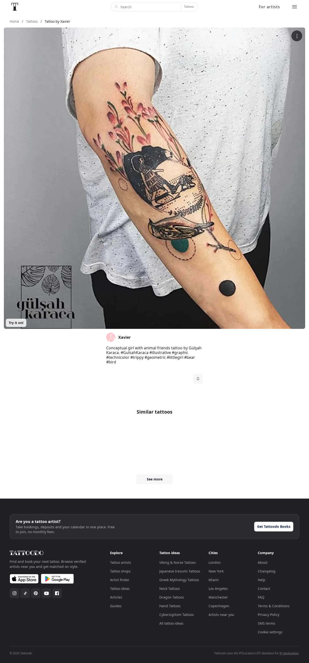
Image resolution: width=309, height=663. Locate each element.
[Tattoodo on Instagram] (14, 593)
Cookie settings (270, 632)
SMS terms (266, 623)
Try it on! (16, 322)
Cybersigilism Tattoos (176, 614)
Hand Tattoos (170, 606)
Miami (214, 580)
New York (216, 571)
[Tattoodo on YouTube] (46, 593)
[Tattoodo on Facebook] (57, 593)
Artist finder (119, 580)
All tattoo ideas (171, 623)
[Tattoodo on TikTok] (25, 593)
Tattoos (189, 7)
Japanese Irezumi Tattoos (179, 571)
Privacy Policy (268, 614)
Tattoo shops (120, 571)
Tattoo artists (120, 562)
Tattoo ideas (120, 588)
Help (261, 580)
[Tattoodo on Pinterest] (36, 593)
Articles (116, 597)
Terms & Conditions (273, 606)
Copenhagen (219, 606)
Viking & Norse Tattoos (177, 562)
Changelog (266, 571)
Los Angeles (218, 588)
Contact (264, 588)
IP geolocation (289, 653)
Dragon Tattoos (171, 597)
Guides (115, 606)
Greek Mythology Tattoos (179, 580)
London (215, 562)
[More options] (296, 35)
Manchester (218, 597)
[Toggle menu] (294, 7)
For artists (269, 6)
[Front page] (15, 7)
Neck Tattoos (169, 588)
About (262, 562)
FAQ (261, 597)
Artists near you (221, 614)
